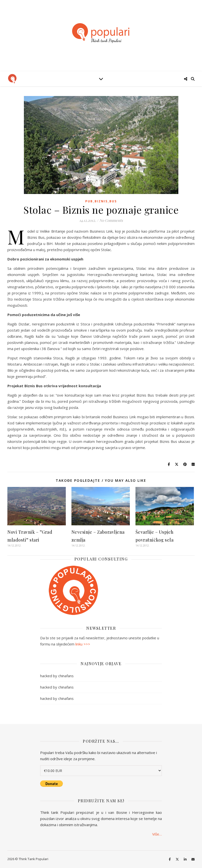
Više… (157, 834)
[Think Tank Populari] (101, 33)
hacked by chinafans (57, 675)
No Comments (111, 220)
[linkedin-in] (185, 859)
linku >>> (82, 644)
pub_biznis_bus (101, 201)
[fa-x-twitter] (178, 859)
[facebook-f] (170, 859)
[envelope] (193, 859)
